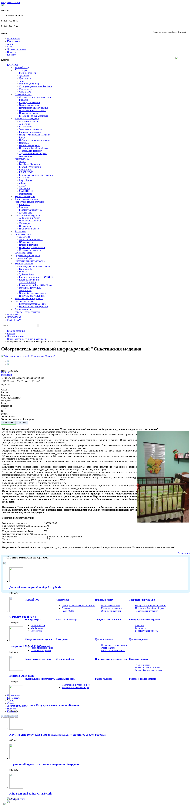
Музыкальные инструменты (29, 298)
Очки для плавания (29, 105)
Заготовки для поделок (31, 129)
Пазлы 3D (24, 142)
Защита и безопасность (31, 239)
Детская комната (23, 234)
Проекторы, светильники (32, 247)
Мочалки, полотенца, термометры (30, 289)
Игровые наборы (23, 258)
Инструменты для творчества (30, 261)
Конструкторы (22, 159)
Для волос (24, 75)
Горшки (23, 271)
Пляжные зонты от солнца (32, 110)
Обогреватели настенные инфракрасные (27, 339)
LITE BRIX (25, 177)
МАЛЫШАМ (14, 320)
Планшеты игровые (29, 228)
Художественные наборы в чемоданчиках (33, 154)
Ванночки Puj (26, 269)
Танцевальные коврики (26, 199)
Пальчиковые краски (29, 145)
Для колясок (25, 78)
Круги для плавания (29, 102)
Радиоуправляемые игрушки (29, 202)
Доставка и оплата (16, 49)
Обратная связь (17, 799)
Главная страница (16, 331)
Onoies (22, 161)
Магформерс (25, 193)
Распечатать (184, 553)
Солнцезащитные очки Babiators (35, 86)
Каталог (11, 333)
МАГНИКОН (26, 191)
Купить (5, 372)
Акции (10, 44)
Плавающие (25, 226)
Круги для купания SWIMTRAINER (29, 281)
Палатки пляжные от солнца (33, 108)
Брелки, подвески (28, 73)
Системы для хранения (31, 250)
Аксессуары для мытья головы (34, 266)
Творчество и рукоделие (27, 118)
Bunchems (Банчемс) (29, 164)
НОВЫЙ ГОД (22, 67)
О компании (13, 38)
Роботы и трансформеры (27, 312)
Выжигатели (25, 126)
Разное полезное (23, 309)
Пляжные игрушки (28, 113)
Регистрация (13, 2)
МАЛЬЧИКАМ (15, 314)
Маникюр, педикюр (29, 83)
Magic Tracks (25, 180)
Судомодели (25, 212)
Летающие (24, 223)
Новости (11, 52)
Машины (23, 207)
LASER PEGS (26, 172)
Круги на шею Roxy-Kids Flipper (35, 285)
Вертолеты (24, 204)
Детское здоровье (23, 253)
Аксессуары (21, 70)
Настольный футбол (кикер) (33, 306)
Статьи (10, 46)
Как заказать (13, 41)
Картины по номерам (30, 132)
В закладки (7, 374)
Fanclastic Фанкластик (30, 167)
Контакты (12, 54)
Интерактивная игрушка (27, 215)
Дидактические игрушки (27, 255)
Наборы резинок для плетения (34, 140)
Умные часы (25, 89)
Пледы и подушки (28, 245)
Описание (8, 422)
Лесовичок (24, 188)
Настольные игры (24, 301)
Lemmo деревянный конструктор (36, 175)
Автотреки (20, 231)
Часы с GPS (25, 91)
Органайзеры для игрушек (32, 293)
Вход (3, 2)
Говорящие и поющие (30, 220)
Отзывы (22, 422)
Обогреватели (26, 242)
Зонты (22, 81)
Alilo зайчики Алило (29, 218)
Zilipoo (22, 183)
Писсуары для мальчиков (32, 296)
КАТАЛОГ (12, 65)
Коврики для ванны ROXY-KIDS (36, 277)
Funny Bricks (25, 169)
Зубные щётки (26, 274)
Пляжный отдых (23, 94)
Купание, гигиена (24, 263)
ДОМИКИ (24, 236)
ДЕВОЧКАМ (14, 317)
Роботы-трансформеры (30, 210)
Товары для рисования (30, 151)
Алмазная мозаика (28, 121)
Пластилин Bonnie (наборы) (33, 148)
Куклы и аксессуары (25, 196)
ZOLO (22, 185)
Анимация (24, 124)
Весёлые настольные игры (32, 304)
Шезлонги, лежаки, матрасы (33, 116)
